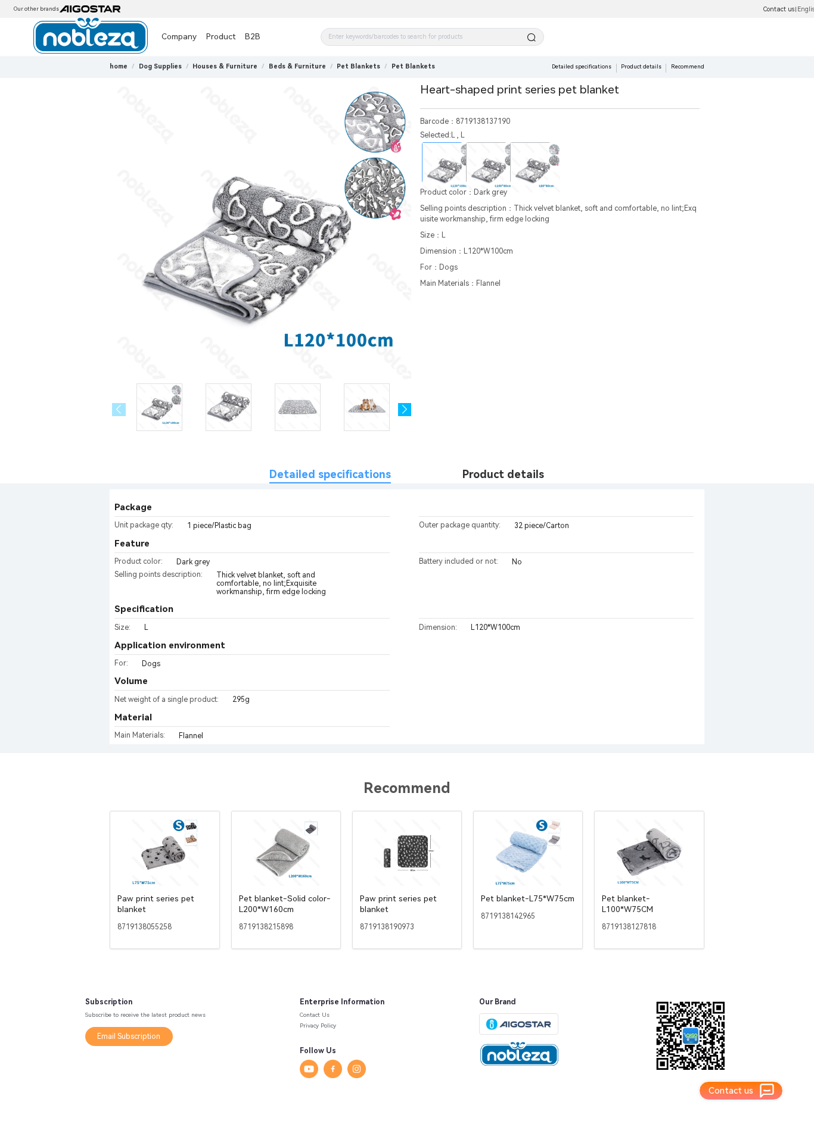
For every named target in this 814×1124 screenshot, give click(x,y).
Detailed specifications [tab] (330, 474)
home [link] (119, 66)
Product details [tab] (503, 474)
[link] (160, 66)
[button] (405, 410)
